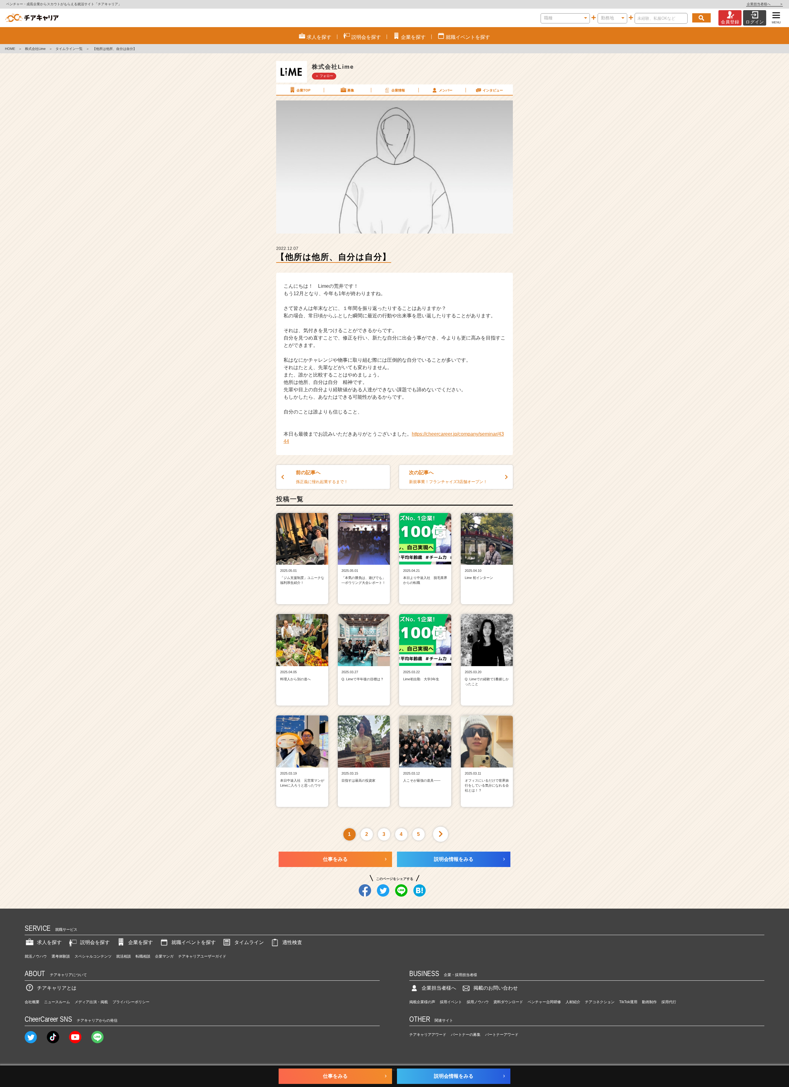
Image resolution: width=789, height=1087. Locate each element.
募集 (350, 90)
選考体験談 (60, 956)
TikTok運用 (628, 1002)
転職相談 (143, 956)
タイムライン (249, 942)
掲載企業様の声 (422, 1002)
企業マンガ (164, 956)
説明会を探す (95, 942)
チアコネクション (600, 1002)
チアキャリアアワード (427, 1034)
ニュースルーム (57, 1002)
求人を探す (49, 942)
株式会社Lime (35, 49)
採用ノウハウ (478, 1002)
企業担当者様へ (764, 4)
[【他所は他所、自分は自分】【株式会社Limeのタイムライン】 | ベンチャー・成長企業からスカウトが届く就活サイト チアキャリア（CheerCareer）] (32, 18)
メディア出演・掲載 (91, 1002)
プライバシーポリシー (130, 1002)
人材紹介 (573, 1002)
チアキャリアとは (56, 988)
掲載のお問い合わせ (495, 988)
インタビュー (493, 90)
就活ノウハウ (36, 956)
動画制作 (649, 1002)
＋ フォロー (324, 76)
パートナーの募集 (465, 1034)
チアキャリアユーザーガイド (202, 956)
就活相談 (123, 956)
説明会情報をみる (453, 859)
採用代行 (668, 1002)
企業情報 (398, 90)
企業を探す (140, 942)
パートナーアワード (501, 1034)
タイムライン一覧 (69, 49)
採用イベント (451, 1002)
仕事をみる (335, 859)
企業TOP (303, 90)
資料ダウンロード (508, 1002)
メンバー (445, 90)
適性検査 (292, 942)
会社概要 (32, 1002)
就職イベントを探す (193, 942)
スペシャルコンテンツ (93, 956)
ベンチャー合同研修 (544, 1002)
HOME (10, 49)
